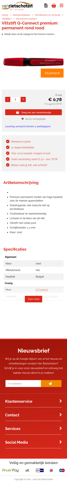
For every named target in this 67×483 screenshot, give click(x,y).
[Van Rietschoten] (17, 9)
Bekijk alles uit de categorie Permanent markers (29, 34)
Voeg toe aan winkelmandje (36, 112)
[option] (33, 62)
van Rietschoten (45, 479)
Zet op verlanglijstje (35, 119)
